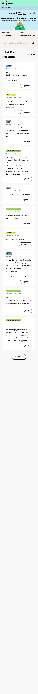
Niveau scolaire (6, 32)
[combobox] (17, 43)
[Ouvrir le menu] (3, 13)
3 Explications (25, 244)
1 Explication (26, 86)
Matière (22, 32)
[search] (19, 43)
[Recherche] (33, 43)
